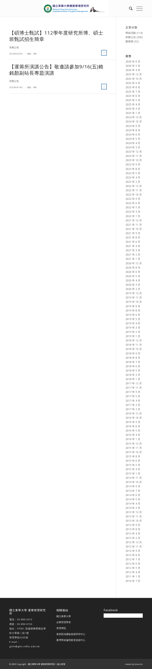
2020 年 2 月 (132, 289)
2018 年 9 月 (132, 353)
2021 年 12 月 (133, 220)
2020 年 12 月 (133, 263)
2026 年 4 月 (132, 70)
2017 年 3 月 (132, 405)
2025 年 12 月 (133, 74)
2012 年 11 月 (133, 546)
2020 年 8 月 (132, 267)
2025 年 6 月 (132, 96)
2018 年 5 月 (132, 370)
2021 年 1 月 (132, 259)
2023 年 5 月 (132, 173)
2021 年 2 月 (132, 254)
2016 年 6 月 (132, 426)
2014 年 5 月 (132, 499)
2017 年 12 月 (133, 383)
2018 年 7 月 (132, 362)
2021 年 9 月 (132, 233)
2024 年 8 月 (132, 130)
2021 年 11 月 (133, 224)
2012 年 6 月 (132, 563)
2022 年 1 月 (132, 216)
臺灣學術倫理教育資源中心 (70, 640)
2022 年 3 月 (132, 211)
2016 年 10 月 (133, 417)
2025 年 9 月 (132, 83)
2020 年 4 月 (132, 280)
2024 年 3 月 (132, 147)
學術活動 (130, 33)
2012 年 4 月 (132, 572)
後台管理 (61, 664)
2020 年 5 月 (132, 276)
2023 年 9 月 (132, 164)
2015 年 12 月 (133, 443)
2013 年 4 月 (132, 533)
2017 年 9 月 (132, 392)
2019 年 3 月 (132, 327)
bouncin (139, 664)
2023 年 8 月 (132, 169)
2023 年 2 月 (132, 181)
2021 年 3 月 (132, 250)
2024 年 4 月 (132, 143)
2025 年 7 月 (132, 91)
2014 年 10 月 (133, 482)
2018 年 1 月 (132, 379)
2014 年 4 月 (132, 503)
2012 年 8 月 (132, 555)
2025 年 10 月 (133, 78)
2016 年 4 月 (132, 435)
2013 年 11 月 (133, 516)
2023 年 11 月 (133, 156)
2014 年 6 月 (132, 495)
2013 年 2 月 (132, 538)
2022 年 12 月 (133, 186)
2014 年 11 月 (133, 477)
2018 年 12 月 (133, 340)
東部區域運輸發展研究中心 (70, 634)
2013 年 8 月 (132, 529)
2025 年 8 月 (132, 87)
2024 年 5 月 (132, 138)
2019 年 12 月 (133, 293)
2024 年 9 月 (132, 126)
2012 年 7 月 (132, 559)
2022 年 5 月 (132, 207)
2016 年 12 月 (133, 413)
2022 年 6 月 (132, 203)
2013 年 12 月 (133, 512)
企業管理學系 (63, 622)
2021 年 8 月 (132, 237)
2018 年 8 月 (132, 357)
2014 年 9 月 (132, 486)
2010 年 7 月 (132, 581)
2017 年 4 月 (132, 400)
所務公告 (14, 47)
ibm (35, 53)
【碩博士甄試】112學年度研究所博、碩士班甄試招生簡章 (56, 35)
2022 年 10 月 (133, 194)
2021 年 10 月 (133, 229)
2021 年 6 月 (132, 241)
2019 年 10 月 (133, 301)
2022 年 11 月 (133, 190)
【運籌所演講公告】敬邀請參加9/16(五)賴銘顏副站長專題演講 (56, 69)
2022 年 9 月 (132, 199)
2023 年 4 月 (132, 177)
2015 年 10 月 (133, 452)
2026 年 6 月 (132, 61)
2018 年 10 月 (133, 349)
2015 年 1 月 (132, 473)
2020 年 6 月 (132, 272)
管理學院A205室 (18, 637)
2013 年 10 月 (133, 520)
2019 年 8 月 (132, 310)
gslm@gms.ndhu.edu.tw (24, 646)
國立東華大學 (63, 616)
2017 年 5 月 (132, 396)
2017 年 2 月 (132, 409)
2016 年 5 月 (132, 430)
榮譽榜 (129, 41)
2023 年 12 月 (133, 151)
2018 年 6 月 (132, 366)
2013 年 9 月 (132, 525)
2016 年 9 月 (132, 422)
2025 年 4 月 (132, 104)
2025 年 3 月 (132, 108)
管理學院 (61, 628)
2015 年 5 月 (132, 465)
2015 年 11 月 (133, 448)
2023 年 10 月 (133, 160)
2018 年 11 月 (133, 344)
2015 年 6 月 (132, 460)
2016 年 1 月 (132, 439)
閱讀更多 (104, 53)
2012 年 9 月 (132, 550)
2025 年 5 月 (132, 100)
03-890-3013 (24, 619)
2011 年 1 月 (132, 576)
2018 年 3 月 (132, 374)
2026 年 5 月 (132, 65)
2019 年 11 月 (133, 297)
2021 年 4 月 (132, 246)
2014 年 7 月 (132, 490)
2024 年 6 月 (132, 134)
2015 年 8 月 (132, 456)
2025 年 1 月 (132, 113)
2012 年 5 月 (132, 568)
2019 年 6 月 (132, 314)
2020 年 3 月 (132, 284)
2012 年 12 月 (133, 542)
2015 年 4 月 (132, 469)
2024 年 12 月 (133, 117)
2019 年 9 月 (132, 306)
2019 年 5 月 (132, 319)
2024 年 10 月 (133, 121)
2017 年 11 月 (133, 387)
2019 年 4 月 (132, 323)
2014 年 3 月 (132, 508)
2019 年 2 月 (132, 332)
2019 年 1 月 (132, 336)
